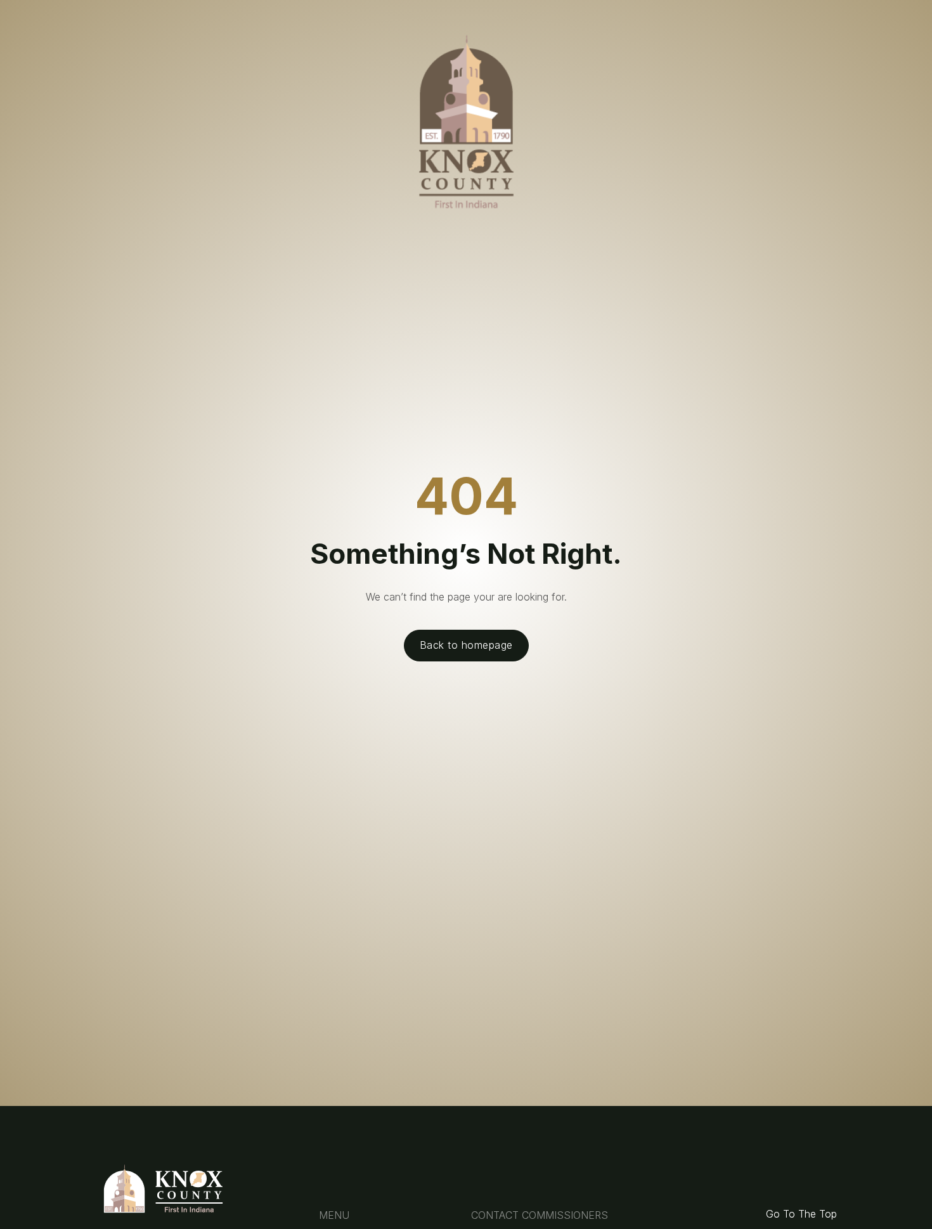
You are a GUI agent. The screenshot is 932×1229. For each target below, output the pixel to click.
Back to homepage (466, 645)
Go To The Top (801, 1214)
